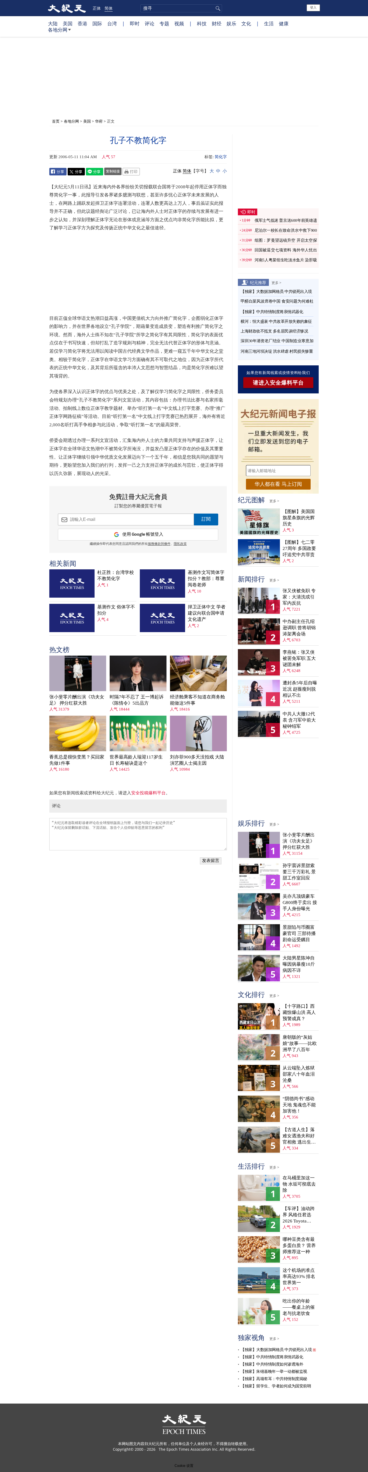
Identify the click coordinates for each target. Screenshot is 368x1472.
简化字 (221, 157)
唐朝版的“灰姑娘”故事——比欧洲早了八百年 (300, 1043)
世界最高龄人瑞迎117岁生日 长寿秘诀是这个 (136, 760)
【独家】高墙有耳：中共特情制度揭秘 (274, 1379)
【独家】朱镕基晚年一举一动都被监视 (274, 1371)
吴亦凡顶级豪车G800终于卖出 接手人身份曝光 (300, 902)
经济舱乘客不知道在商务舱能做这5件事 (197, 700)
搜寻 (217, 8)
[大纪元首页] (67, 8)
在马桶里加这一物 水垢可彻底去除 (299, 1184)
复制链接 (113, 171)
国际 (97, 23)
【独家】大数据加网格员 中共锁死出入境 (276, 291)
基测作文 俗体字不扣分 (116, 610)
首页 (56, 121)
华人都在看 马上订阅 (278, 484)
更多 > (276, 282)
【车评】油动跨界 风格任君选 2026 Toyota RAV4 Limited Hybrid (299, 1215)
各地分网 (57, 29)
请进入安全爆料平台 (278, 383)
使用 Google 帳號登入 (142, 534)
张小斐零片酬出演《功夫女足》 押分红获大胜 (76, 700)
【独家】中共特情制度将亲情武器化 (272, 312)
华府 (99, 121)
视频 (179, 23)
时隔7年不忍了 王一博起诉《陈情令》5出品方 (137, 700)
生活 (269, 23)
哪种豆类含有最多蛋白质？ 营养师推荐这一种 (299, 1245)
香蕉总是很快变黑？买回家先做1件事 (76, 760)
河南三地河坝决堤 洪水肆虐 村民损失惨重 (277, 351)
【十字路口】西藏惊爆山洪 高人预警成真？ (299, 1012)
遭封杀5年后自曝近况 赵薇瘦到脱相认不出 (300, 689)
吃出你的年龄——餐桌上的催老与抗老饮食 (299, 1307)
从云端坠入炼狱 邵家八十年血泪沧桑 (299, 1074)
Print (131, 171)
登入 (313, 7)
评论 (149, 23)
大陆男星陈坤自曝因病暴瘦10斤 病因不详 (299, 964)
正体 (97, 8)
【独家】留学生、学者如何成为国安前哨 (276, 1386)
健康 (284, 23)
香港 (82, 23)
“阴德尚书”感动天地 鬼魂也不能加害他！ (299, 1105)
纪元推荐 (258, 282)
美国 (67, 23)
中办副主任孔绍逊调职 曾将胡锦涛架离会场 (299, 627)
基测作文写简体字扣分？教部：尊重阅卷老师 (206, 578)
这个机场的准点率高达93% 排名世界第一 (299, 1276)
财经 (216, 23)
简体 (109, 8)
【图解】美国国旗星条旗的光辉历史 (299, 518)
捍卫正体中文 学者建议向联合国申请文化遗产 (206, 613)
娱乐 (231, 23)
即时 (135, 23)
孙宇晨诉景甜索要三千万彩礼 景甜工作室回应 (299, 872)
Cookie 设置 (184, 1466)
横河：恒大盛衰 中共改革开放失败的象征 (276, 321)
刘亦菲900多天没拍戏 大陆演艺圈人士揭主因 (197, 760)
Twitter (76, 171)
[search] (181, 8)
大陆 (53, 23)
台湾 (112, 23)
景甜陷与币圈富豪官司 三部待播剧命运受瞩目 (299, 933)
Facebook (58, 171)
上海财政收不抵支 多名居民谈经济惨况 (274, 331)
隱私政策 (180, 544)
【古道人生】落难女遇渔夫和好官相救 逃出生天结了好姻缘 (299, 1136)
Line (94, 171)
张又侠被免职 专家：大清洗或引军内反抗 (299, 597)
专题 (164, 23)
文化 (246, 23)
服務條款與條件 (159, 544)
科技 (202, 23)
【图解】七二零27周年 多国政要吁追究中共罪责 (299, 548)
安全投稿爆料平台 (148, 793)
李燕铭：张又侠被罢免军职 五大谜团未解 (299, 658)
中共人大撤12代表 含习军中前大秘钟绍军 (299, 720)
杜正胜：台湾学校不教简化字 (115, 575)
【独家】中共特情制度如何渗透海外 (272, 1364)
